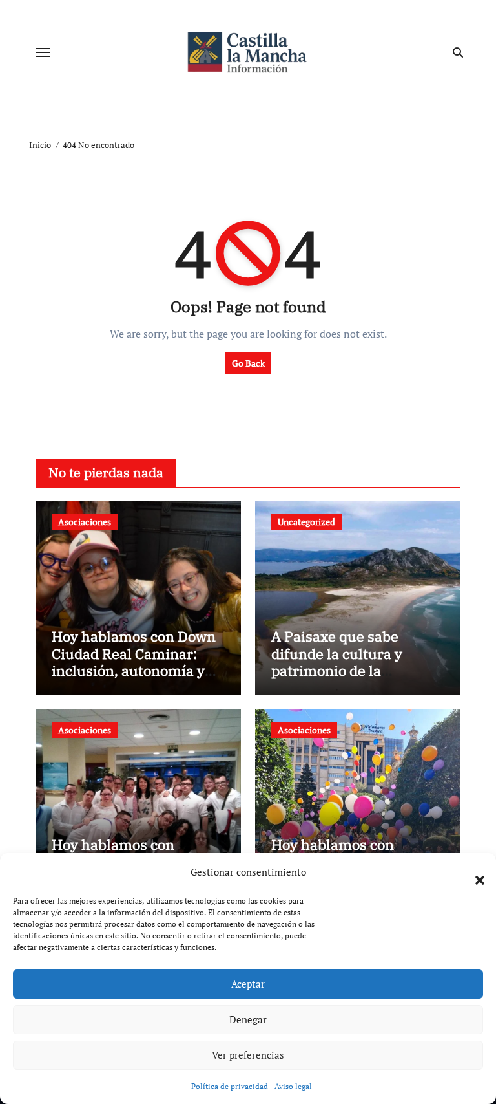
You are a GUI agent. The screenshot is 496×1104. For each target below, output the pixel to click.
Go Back (248, 363)
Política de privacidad (229, 1086)
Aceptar (248, 983)
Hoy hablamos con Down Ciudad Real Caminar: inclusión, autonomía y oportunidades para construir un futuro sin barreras (134, 679)
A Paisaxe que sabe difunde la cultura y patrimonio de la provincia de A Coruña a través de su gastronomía (355, 670)
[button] (473, 872)
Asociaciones (84, 521)
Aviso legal (293, 1086)
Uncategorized (306, 521)
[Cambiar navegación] (43, 52)
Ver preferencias (248, 1054)
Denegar (248, 1019)
